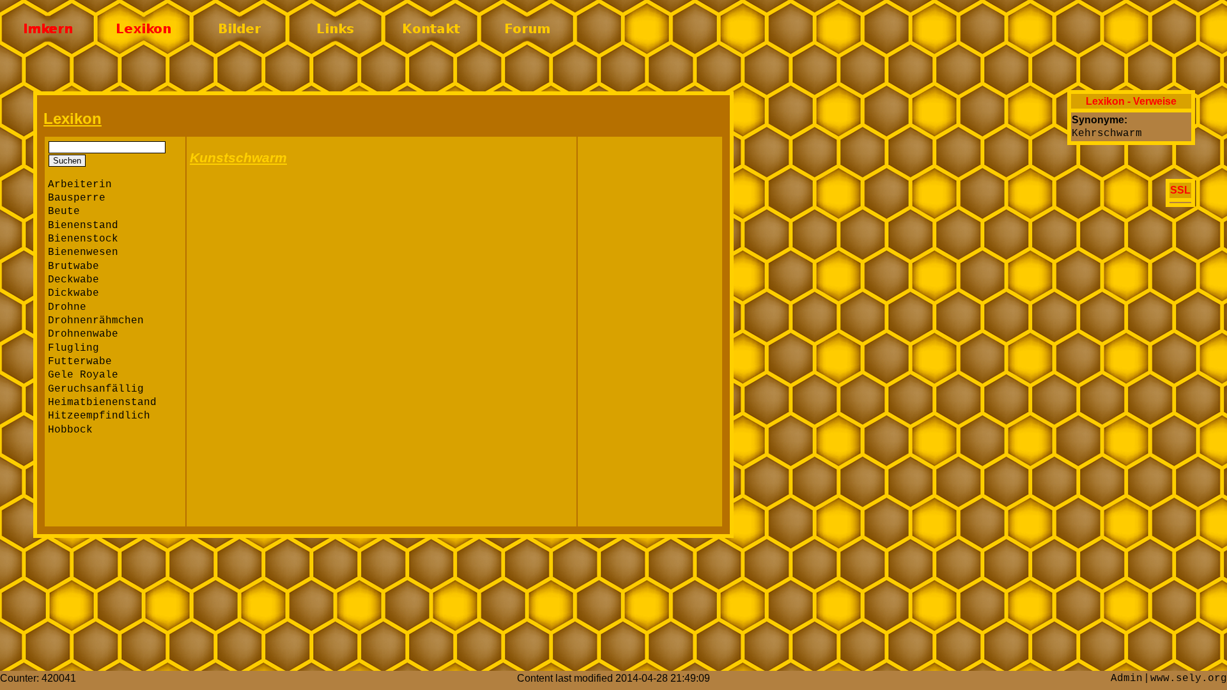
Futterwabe (80, 361)
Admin (1127, 678)
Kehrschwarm (1107, 133)
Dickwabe (73, 293)
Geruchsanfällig (96, 389)
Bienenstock (83, 239)
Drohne (67, 307)
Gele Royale (83, 375)
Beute (64, 211)
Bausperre (76, 198)
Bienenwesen (83, 252)
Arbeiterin (80, 184)
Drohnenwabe (83, 334)
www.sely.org (1188, 678)
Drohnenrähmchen (96, 320)
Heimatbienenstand (102, 402)
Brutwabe (73, 266)
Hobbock (70, 430)
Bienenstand (83, 225)
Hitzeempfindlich (99, 416)
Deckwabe (73, 280)
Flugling (73, 348)
